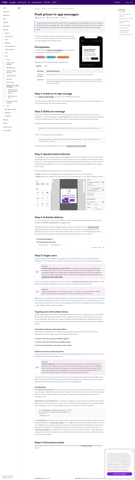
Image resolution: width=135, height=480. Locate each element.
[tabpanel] (69, 77)
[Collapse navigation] (19, 8)
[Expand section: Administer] (19, 15)
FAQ (7, 106)
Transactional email (10, 46)
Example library (7, 127)
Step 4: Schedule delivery (125, 25)
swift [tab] (46, 66)
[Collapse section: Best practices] (19, 82)
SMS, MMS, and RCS (10, 109)
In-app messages (9, 49)
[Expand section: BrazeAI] (19, 123)
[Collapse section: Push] (19, 56)
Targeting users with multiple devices (52, 277)
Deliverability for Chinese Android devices (12, 91)
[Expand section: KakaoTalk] (19, 43)
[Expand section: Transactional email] (19, 46)
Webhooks (8, 113)
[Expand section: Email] (19, 40)
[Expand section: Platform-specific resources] (19, 72)
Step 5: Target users (124, 28)
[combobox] (118, 2)
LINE (6, 53)
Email (6, 40)
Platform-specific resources (11, 71)
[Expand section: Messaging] (19, 26)
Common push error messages (12, 102)
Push (6, 56)
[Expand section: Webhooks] (19, 113)
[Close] (132, 451)
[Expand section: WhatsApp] (19, 116)
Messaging (6, 26)
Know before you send (12, 97)
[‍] (53, 2)
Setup (8, 59)
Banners (7, 33)
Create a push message (10, 63)
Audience (5, 22)
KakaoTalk (7, 43)
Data (4, 19)
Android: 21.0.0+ (63, 57)
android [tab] (38, 66)
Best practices (10, 82)
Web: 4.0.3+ (52, 57)
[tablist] (70, 66)
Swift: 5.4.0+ (41, 57)
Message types (10, 67)
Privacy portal (7, 130)
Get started (6, 12)
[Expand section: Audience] (19, 22)
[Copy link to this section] (80, 14)
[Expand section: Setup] (19, 60)
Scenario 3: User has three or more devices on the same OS (53, 345)
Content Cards (9, 36)
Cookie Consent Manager (119, 474)
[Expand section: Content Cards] (19, 36)
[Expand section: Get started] (19, 12)
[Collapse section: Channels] (19, 30)
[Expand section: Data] (19, 19)
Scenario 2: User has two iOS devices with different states (53, 342)
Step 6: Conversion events (125, 34)
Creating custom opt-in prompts (76, 146)
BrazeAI (5, 123)
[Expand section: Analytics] (19, 120)
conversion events (86, 445)
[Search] (115, 2)
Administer (6, 15)
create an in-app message (46, 97)
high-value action (93, 227)
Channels (5, 29)
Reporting (9, 79)
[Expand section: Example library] (19, 127)
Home (4, 8)
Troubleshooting (10, 76)
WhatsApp (7, 116)
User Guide (37, 8)
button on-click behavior (55, 50)
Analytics (5, 120)
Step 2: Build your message (125, 18)
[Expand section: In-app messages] (19, 50)
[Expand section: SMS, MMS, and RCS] (19, 109)
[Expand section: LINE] (19, 53)
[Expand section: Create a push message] (19, 64)
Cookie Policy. (125, 470)
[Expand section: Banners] (19, 33)
